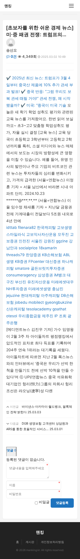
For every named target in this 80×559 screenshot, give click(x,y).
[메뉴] (71, 5)
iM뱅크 (60, 275)
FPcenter (36, 261)
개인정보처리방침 (52, 542)
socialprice (28, 248)
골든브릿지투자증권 (48, 268)
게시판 (30, 542)
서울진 (36, 241)
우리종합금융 (29, 316)
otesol (11, 316)
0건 (13, 56)
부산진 (20, 282)
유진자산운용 (38, 282)
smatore (22, 268)
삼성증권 (45, 275)
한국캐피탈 (46, 227)
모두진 (63, 234)
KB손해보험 (52, 255)
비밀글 (44, 502)
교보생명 (64, 227)
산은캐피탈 (15, 309)
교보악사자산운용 (41, 234)
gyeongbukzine (58, 302)
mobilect (36, 302)
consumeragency (21, 275)
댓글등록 (62, 503)
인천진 (24, 241)
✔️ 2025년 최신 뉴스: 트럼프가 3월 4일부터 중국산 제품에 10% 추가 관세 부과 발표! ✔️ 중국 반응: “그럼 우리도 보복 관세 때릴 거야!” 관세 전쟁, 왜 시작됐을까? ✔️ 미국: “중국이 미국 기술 (39, 91)
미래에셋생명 (39, 289)
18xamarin (48, 248)
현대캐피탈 (30, 295)
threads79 (15, 255)
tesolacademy (38, 309)
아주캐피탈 (50, 295)
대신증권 (53, 261)
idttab (11, 227)
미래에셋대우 (62, 282)
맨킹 (8, 6)
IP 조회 (60, 316)
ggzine (62, 241)
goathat (59, 309)
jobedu (21, 302)
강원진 (49, 241)
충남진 (57, 289)
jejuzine (13, 295)
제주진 (47, 316)
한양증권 (33, 255)
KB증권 (21, 261)
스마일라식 (15, 234)
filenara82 (27, 227)
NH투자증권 (16, 289)
